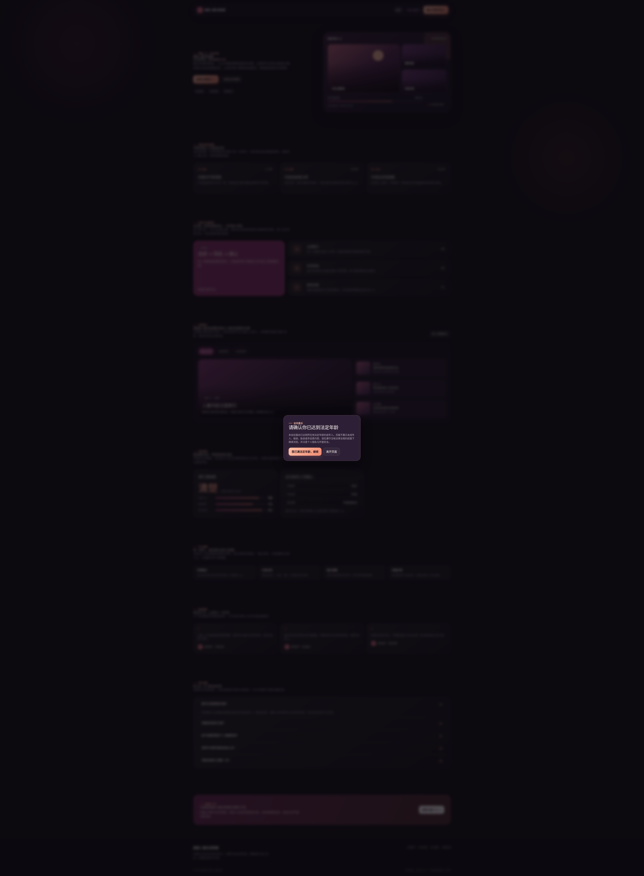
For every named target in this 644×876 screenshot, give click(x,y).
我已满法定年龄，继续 (305, 451)
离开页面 (331, 451)
